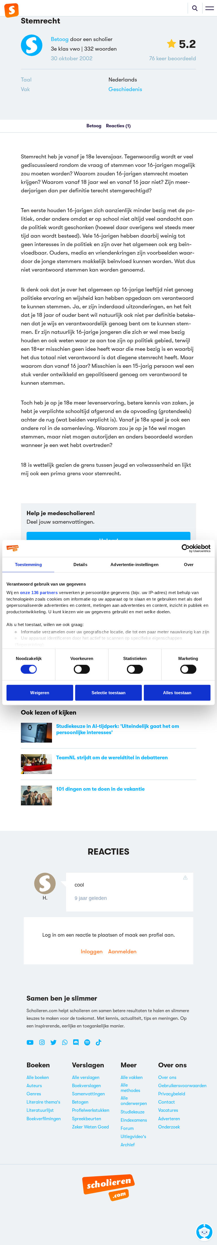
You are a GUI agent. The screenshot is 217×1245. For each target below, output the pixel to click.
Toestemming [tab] (28, 564)
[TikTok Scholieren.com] (98, 1044)
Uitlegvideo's (133, 1136)
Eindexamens (134, 1120)
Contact (166, 1102)
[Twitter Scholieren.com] (55, 1044)
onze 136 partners (39, 592)
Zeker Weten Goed (90, 1127)
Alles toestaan (177, 692)
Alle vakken (132, 1077)
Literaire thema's (43, 1102)
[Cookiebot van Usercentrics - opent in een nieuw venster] (186, 548)
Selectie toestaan (109, 692)
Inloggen (92, 951)
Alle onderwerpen (134, 1101)
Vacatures (168, 1110)
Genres (34, 1093)
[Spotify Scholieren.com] (89, 1044)
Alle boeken (38, 1077)
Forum (127, 1128)
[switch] (82, 669)
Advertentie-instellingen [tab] (134, 564)
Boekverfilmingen (44, 1118)
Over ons (167, 1077)
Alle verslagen (85, 1077)
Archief (128, 1144)
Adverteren (169, 1118)
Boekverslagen (86, 1085)
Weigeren (39, 692)
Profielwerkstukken (90, 1110)
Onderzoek (169, 1127)
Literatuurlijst (40, 1110)
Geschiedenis (125, 89)
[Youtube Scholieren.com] (32, 1044)
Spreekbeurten (86, 1118)
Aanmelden (122, 951)
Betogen (80, 1102)
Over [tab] (189, 564)
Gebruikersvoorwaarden (182, 1085)
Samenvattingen (88, 1093)
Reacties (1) (118, 125)
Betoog (60, 39)
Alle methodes (130, 1088)
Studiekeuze (132, 1112)
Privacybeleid (171, 1093)
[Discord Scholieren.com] (78, 1044)
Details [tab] (80, 564)
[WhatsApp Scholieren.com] (67, 1044)
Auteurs (34, 1085)
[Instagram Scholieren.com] (44, 1044)
